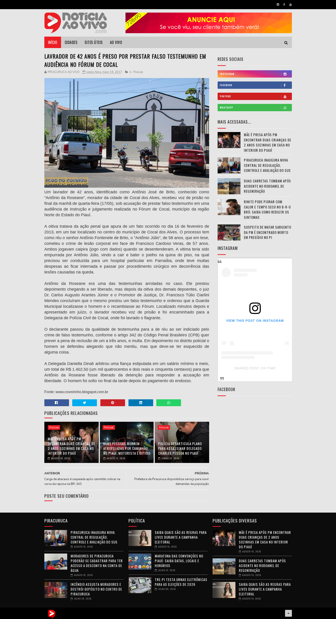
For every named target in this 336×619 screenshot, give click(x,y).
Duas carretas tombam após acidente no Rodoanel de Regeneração (267, 186)
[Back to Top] (288, 613)
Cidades (71, 42)
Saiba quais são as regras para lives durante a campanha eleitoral (181, 537)
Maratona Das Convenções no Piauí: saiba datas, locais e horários (179, 560)
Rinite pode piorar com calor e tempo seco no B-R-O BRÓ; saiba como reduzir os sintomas (267, 209)
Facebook (226, 85)
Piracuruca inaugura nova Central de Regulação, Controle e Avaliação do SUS (267, 165)
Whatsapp (226, 107)
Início (52, 42)
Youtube (225, 96)
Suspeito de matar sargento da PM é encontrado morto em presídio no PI (267, 232)
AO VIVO (116, 42)
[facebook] (284, 4)
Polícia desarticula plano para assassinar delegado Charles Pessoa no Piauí (180, 448)
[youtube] (290, 4)
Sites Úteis (94, 42)
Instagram (227, 74)
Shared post (246, 368)
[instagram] (278, 4)
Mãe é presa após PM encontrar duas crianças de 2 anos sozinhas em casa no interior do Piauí (71, 446)
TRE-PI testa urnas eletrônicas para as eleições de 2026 (181, 582)
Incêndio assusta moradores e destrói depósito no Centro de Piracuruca (96, 589)
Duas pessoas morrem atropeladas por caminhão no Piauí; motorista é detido (126, 448)
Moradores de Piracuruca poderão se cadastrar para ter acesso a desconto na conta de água (97, 563)
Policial (138, 72)
